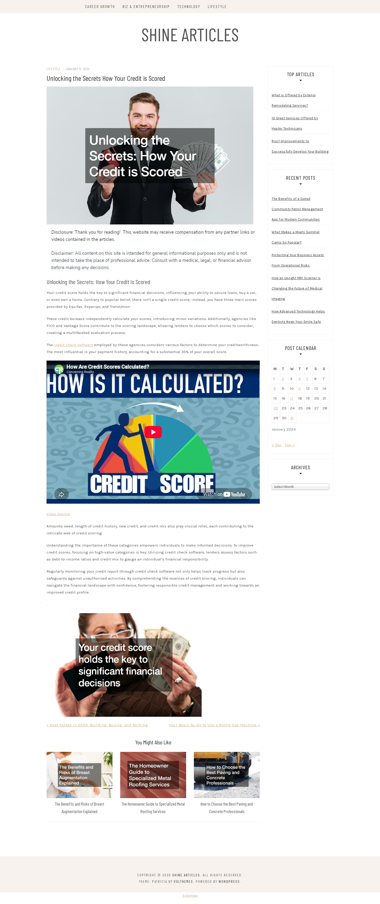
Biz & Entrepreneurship (146, 6)
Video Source (58, 514)
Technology (188, 6)
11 (299, 388)
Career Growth (100, 6)
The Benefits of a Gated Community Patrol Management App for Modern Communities (297, 209)
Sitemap (190, 895)
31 (292, 418)
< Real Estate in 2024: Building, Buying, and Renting (97, 725)
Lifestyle (217, 6)
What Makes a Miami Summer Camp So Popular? (296, 237)
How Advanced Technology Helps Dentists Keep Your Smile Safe (298, 316)
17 (291, 398)
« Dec (277, 445)
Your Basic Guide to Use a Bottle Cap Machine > (214, 725)
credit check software (73, 344)
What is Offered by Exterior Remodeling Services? (294, 100)
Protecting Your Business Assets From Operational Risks (298, 260)
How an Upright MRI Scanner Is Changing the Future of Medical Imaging (297, 288)
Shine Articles (190, 34)
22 (275, 408)
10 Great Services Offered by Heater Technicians (295, 123)
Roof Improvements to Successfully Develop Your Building (300, 146)
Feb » (290, 445)
